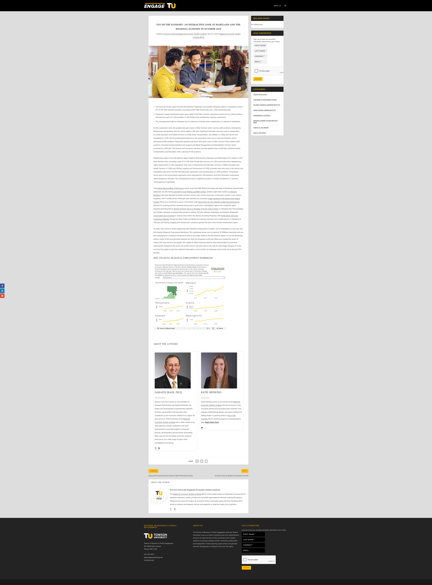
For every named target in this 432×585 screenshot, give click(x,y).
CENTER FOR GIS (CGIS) (260, 94)
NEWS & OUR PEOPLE (259, 133)
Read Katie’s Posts (212, 422)
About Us (277, 6)
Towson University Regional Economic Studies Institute (185, 34)
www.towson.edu (149, 560)
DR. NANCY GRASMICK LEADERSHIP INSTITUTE (266, 105)
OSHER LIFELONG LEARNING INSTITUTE (264, 110)
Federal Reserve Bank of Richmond (170, 188)
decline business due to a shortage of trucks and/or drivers (196, 209)
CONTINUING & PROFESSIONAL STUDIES (265, 100)
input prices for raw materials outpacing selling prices (218, 202)
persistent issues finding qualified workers (190, 192)
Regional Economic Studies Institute (187, 494)
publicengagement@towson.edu (153, 557)
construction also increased (163, 216)
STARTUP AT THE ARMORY (261, 127)
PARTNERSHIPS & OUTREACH (261, 115)
